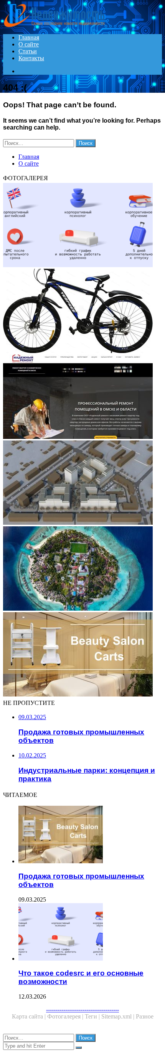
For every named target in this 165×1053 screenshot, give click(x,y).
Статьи (27, 51)
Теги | (93, 1016)
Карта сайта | (29, 1016)
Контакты (31, 58)
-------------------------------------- (82, 1009)
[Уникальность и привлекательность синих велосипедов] (82, 312)
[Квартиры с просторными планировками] (82, 397)
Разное (144, 1016)
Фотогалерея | (66, 1016)
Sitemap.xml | (118, 1016)
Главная (28, 37)
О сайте (28, 44)
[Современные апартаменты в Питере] (82, 569)
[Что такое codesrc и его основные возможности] (82, 226)
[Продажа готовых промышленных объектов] (82, 655)
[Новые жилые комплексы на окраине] (82, 483)
